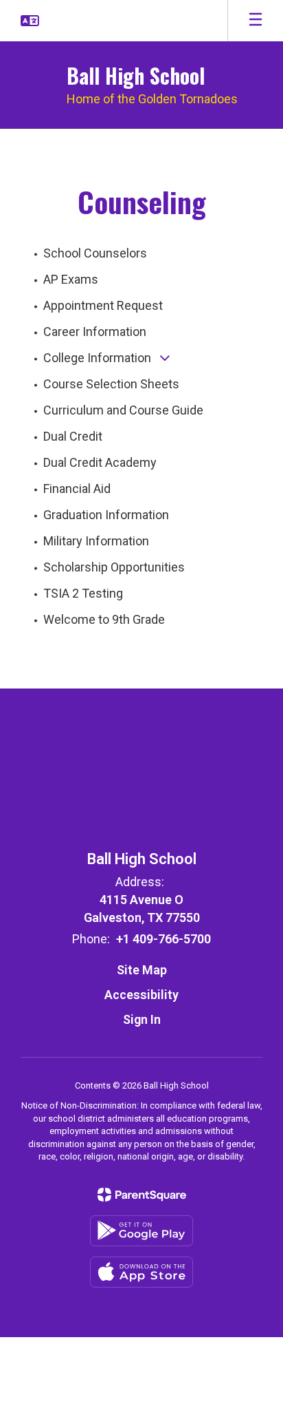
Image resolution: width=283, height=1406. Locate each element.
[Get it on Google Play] (141, 1230)
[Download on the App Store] (141, 1272)
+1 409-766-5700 (163, 939)
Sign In (142, 1019)
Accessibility (141, 994)
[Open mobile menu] (255, 20)
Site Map (142, 970)
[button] (30, 20)
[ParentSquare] (142, 1194)
